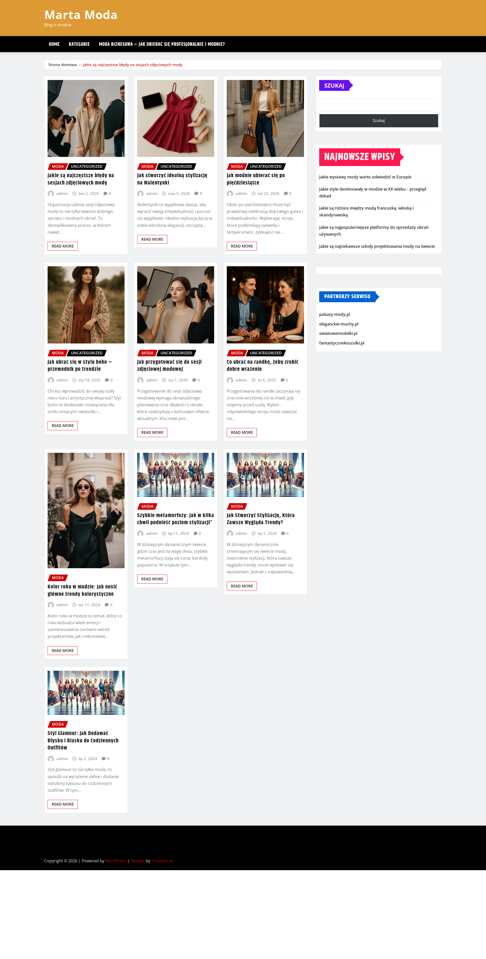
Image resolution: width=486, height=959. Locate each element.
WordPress (116, 861)
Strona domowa (62, 64)
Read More (63, 246)
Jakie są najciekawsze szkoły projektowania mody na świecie (377, 246)
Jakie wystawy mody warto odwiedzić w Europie (365, 177)
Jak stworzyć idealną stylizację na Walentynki (172, 179)
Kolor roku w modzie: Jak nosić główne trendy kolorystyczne (82, 591)
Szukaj (334, 85)
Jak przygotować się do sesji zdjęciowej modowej (169, 366)
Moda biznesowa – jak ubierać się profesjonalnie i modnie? (162, 44)
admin (62, 193)
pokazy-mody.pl (334, 314)
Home (54, 44)
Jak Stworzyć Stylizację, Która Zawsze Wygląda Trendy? (261, 519)
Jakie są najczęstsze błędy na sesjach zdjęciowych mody (133, 64)
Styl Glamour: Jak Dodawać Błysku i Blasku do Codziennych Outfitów (83, 740)
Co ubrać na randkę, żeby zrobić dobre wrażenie (262, 366)
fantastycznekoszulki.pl (341, 343)
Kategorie (79, 44)
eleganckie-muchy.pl (338, 324)
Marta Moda (81, 14)
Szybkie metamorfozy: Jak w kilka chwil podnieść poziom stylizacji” (175, 519)
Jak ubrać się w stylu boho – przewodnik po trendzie (80, 366)
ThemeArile (162, 861)
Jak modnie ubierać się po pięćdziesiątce (256, 179)
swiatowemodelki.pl (338, 333)
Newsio (138, 861)
